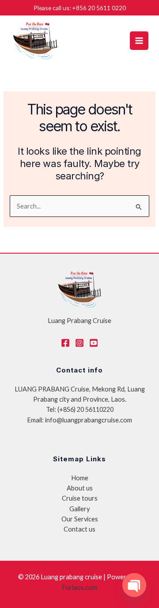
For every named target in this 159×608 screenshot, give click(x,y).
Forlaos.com (79, 587)
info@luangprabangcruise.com (88, 420)
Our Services (79, 519)
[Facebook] (65, 342)
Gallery (79, 509)
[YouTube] (93, 342)
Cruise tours (80, 498)
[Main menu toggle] (139, 40)
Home (79, 478)
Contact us (79, 529)
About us (80, 488)
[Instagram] (79, 342)
